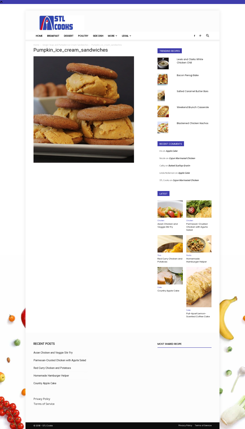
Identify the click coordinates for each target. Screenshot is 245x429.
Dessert (69, 35)
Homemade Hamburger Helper (196, 260)
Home (39, 35)
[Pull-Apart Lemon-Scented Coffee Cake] (199, 287)
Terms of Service (44, 404)
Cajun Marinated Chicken (182, 158)
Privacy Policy (42, 399)
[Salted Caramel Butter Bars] (161, 95)
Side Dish (98, 35)
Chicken (161, 220)
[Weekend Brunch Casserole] (163, 111)
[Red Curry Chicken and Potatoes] (170, 243)
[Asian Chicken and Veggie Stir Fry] (170, 209)
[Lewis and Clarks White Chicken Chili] (163, 63)
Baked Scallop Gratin (179, 165)
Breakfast (53, 35)
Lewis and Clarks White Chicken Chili (190, 61)
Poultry (83, 35)
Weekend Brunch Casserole (193, 107)
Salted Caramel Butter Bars (192, 91)
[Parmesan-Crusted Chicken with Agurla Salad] (199, 209)
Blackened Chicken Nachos (192, 123)
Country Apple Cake (168, 290)
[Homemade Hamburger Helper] (199, 243)
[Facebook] (194, 36)
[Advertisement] (92, 198)
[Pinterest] (200, 36)
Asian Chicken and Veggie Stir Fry (168, 225)
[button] (208, 36)
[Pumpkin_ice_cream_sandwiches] (84, 161)
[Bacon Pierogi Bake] (163, 79)
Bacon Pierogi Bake (188, 75)
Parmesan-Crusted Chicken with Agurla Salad (197, 226)
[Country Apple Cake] (170, 275)
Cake (160, 287)
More (111, 35)
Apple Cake (171, 150)
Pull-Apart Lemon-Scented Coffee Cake (198, 315)
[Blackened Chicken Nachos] (163, 127)
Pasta (188, 255)
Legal (125, 35)
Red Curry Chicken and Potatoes (170, 260)
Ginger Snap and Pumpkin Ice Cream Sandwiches (65, 44)
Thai (159, 255)
